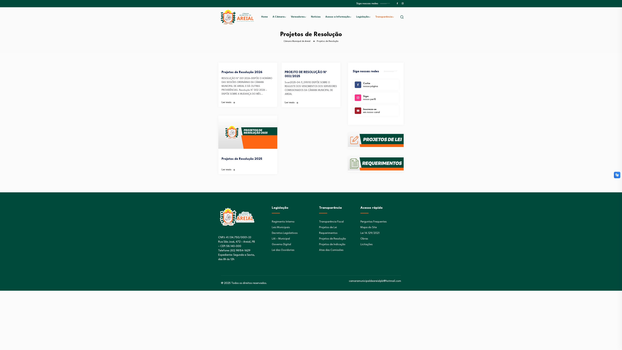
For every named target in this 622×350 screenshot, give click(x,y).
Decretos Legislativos (285, 233)
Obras (364, 238)
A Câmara (278, 17)
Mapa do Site (368, 227)
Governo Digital (281, 244)
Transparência (383, 17)
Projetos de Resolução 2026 (242, 72)
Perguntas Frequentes (373, 221)
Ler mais (226, 102)
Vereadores (298, 17)
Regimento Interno (283, 221)
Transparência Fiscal (331, 221)
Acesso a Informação (337, 17)
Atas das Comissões (331, 250)
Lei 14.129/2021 (370, 233)
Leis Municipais (281, 227)
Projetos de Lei (328, 227)
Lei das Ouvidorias (283, 250)
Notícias (316, 17)
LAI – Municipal (281, 238)
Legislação (362, 17)
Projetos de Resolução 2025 (242, 159)
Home (264, 17)
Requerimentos (328, 233)
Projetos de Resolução (332, 238)
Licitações (366, 244)
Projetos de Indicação (332, 244)
